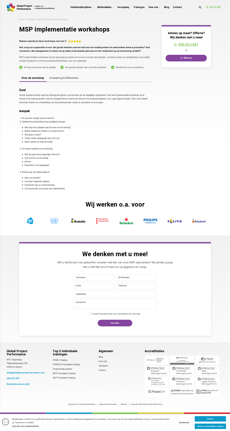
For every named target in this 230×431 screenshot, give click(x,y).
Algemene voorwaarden (108, 404)
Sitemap (124, 404)
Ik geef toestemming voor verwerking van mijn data (116, 313)
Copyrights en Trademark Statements (81, 404)
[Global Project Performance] (30, 7)
